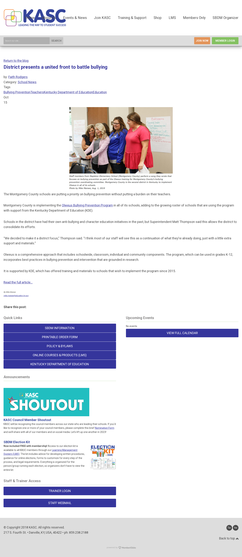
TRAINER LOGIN (60, 491)
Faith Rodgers (18, 77)
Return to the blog (16, 60)
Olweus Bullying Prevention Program (87, 205)
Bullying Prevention (17, 92)
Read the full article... (18, 282)
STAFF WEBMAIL (59, 503)
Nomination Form (104, 428)
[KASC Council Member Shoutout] (46, 411)
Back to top (227, 538)
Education (100, 92)
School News (27, 82)
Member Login (225, 40)
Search (56, 40)
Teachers (37, 92)
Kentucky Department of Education (68, 92)
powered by (112, 547)
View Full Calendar (182, 333)
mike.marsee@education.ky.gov (16, 296)
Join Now (202, 40)
